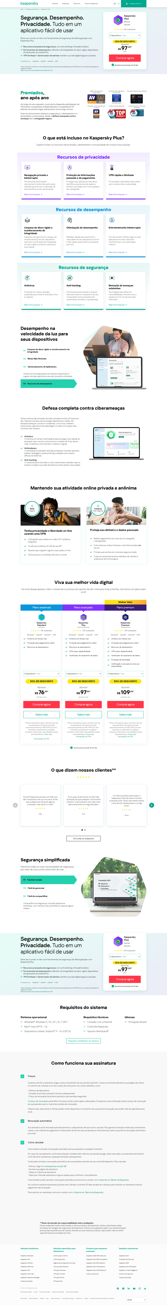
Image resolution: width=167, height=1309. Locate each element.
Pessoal (55, 3)
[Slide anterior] (15, 806)
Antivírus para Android (60, 1256)
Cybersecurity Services (126, 1260)
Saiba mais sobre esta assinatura (30, 70)
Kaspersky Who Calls (27, 1275)
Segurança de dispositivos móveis (64, 1264)
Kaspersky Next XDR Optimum (95, 1267)
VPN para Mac (57, 1282)
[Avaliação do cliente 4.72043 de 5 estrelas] (83, 778)
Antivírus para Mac (59, 1260)
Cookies (35, 1292)
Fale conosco (24, 1299)
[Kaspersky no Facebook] (117, 1289)
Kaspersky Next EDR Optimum (95, 1264)
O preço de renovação (38, 1102)
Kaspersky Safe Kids (27, 1267)
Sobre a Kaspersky (91, 3)
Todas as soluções (26, 1282)
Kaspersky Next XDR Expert (127, 1267)
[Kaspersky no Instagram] (139, 1289)
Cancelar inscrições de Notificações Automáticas (102, 1299)
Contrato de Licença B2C (58, 1292)
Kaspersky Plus (25, 1260)
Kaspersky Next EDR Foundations (96, 1260)
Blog (47, 1299)
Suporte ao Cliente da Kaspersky (114, 1181)
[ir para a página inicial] (30, 3)
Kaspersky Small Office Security (96, 1256)
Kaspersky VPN (25, 1271)
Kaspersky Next (124, 1256)
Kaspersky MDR (124, 1264)
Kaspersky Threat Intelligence (128, 1271)
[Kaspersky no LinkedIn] (128, 1289)
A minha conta (134, 4)
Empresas (65, 3)
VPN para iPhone (58, 1278)
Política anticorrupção (44, 1292)
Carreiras (86, 1299)
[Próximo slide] (151, 806)
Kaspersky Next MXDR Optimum (96, 1271)
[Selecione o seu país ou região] (114, 3)
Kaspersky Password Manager (30, 1278)
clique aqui (48, 735)
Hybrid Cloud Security (126, 1275)
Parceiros (77, 3)
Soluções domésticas (30, 1249)
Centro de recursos (55, 1299)
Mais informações (32, 194)
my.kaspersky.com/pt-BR (55, 1167)
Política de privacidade (26, 1292)
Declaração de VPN (47, 70)
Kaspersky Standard (27, 1256)
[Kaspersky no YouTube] (134, 1289)
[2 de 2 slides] (85, 830)
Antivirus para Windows (60, 1267)
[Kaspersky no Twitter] (123, 1289)
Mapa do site (79, 1299)
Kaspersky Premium (27, 1264)
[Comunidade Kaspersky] (145, 1289)
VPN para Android (59, 1275)
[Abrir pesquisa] (118, 3)
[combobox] (125, 35)
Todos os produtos (92, 1275)
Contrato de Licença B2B (72, 1292)
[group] (40, 806)
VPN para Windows (59, 1271)
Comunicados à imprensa (68, 1299)
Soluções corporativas (128, 1249)
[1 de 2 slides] (82, 830)
